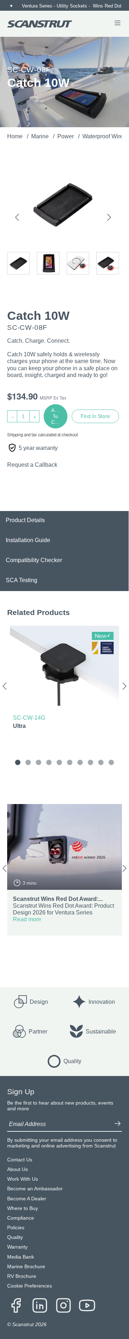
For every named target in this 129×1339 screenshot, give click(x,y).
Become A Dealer (26, 1198)
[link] (64, 679)
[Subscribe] (117, 1124)
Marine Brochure (26, 1266)
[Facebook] (16, 1306)
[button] (17, 218)
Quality (15, 1237)
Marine (40, 136)
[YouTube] (87, 1306)
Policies (15, 1227)
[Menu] (117, 24)
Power (66, 136)
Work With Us (22, 1179)
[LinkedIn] (40, 1306)
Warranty (17, 1247)
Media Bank (20, 1257)
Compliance (20, 1218)
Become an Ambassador (35, 1188)
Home (15, 136)
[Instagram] (63, 1306)
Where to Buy (22, 1208)
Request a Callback (32, 465)
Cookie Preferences (29, 1286)
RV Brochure (21, 1276)
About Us (17, 1169)
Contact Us (19, 1159)
